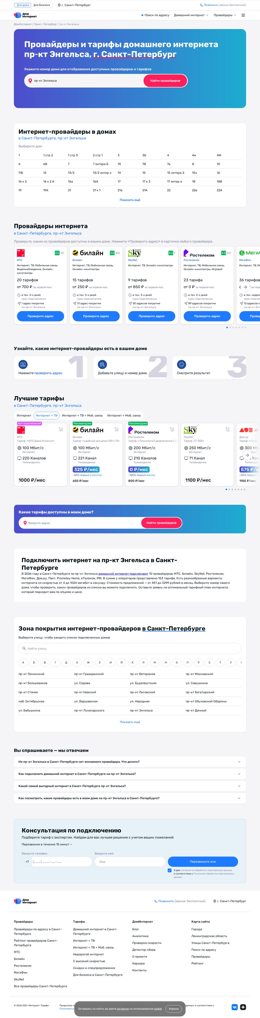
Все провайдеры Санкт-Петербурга (40, 986)
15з (194, 173)
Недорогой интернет (88, 954)
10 (218, 164)
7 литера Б (100, 164)
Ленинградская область (209, 936)
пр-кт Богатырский (200, 692)
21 (69, 190)
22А (219, 190)
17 (119, 181)
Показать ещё (130, 200)
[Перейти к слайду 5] (239, 327)
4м (194, 155)
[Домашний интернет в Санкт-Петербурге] (25, 15)
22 (169, 190)
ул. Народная (140, 701)
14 (119, 173)
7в (168, 164)
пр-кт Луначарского (89, 710)
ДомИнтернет (23, 24)
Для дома (23, 5)
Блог (135, 929)
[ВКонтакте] (235, 1007)
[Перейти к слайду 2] (230, 327)
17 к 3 (146, 181)
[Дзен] (243, 1007)
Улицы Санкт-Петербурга (210, 943)
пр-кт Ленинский (31, 674)
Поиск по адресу (157, 15)
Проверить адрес (40, 316)
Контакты (139, 970)
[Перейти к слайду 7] (245, 327)
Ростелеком (191, 260)
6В (45, 164)
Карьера (138, 963)
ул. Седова (82, 683)
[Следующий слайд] (245, 287)
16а (70, 181)
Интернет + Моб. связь (124, 415)
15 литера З (175, 173)
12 (44, 173)
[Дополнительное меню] (244, 15)
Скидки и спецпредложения (94, 968)
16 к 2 (22, 181)
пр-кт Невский (85, 692)
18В (219, 181)
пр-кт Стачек (28, 692)
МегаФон (20, 972)
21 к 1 (96, 190)
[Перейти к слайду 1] (227, 327)
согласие (123, 1008)
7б (119, 164)
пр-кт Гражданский (89, 674)
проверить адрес (48, 373)
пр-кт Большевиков (32, 683)
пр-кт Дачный (196, 710)
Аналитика (140, 936)
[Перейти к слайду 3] (233, 327)
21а (120, 190)
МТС (19, 260)
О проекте (139, 956)
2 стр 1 (98, 155)
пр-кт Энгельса (141, 710)
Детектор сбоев (144, 950)
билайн (77, 260)
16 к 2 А (48, 181)
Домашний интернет (189, 15)
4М (219, 155)
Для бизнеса (41, 5)
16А (95, 181)
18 (193, 181)
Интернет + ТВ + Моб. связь (82, 415)
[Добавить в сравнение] (61, 429)
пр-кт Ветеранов (142, 674)
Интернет (24, 415)
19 (20, 190)
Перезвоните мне (203, 861)
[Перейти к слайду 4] (236, 327)
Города (196, 929)
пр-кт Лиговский (142, 692)
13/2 (71, 173)
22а (194, 190)
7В (144, 164)
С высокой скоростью (89, 961)
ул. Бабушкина (29, 710)
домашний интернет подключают (123, 573)
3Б (144, 155)
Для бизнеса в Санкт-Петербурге (98, 975)
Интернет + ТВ (46, 415)
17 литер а (174, 181)
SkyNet (132, 260)
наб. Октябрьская (31, 701)
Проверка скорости (146, 943)
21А (145, 190)
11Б (20, 173)
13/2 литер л (102, 173)
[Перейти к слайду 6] (242, 327)
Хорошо (174, 1008)
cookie (158, 1008)
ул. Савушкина (197, 683)
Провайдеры (223, 15)
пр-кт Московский (199, 674)
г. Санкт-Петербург (134, 54)
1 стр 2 (48, 155)
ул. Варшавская (86, 701)
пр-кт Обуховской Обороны (206, 701)
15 (144, 173)
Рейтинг (197, 963)
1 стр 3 (73, 155)
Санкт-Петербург (45, 24)
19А (45, 190)
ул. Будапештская (143, 683)
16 (218, 173)
